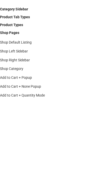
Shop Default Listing (16, 42)
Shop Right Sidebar (15, 60)
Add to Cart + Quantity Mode (22, 95)
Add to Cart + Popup (16, 78)
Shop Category (11, 69)
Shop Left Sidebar (14, 51)
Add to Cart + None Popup (20, 86)
